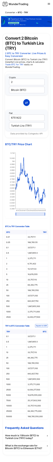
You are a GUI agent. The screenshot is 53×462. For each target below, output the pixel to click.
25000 (9, 411)
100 (7, 296)
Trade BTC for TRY (14, 64)
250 (8, 301)
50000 (9, 416)
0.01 (8, 237)
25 (7, 285)
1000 (8, 312)
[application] (26, 184)
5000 (8, 395)
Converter (10, 12)
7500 (8, 400)
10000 (9, 406)
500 (8, 306)
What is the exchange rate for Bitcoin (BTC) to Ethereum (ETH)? (26, 447)
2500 (8, 317)
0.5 (7, 253)
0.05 (8, 242)
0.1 (7, 247)
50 (7, 290)
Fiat (11, 113)
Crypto (12, 77)
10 (7, 280)
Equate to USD (41, 326)
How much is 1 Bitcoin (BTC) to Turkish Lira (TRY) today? (26, 436)
